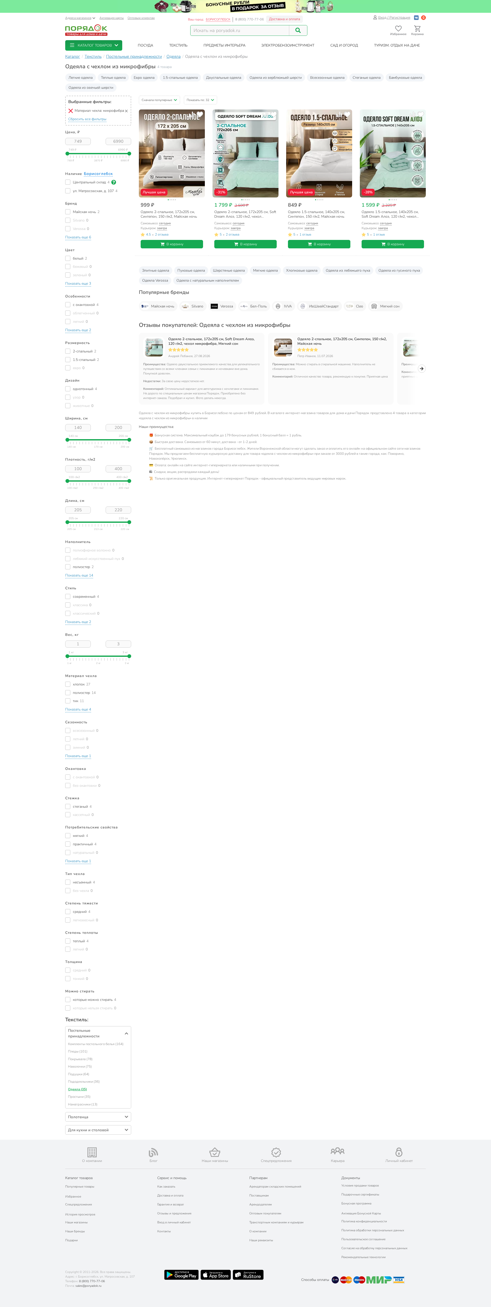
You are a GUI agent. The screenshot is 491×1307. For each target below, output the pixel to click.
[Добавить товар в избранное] (200, 114)
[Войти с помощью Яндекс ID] (423, 17)
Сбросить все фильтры (87, 119)
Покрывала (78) (80, 1059)
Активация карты (111, 18)
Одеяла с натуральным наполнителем (207, 280)
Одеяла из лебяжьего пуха (348, 270)
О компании (257, 1231)
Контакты (164, 1231)
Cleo (359, 306)
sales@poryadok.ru (88, 1286)
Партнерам (258, 1178)
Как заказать (166, 1186)
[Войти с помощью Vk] (416, 17)
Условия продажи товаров (360, 1185)
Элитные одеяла (155, 270)
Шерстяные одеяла (229, 270)
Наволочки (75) (80, 1066)
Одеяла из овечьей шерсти (91, 87)
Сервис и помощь (171, 1178)
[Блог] (153, 1152)
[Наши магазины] (215, 1152)
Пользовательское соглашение (363, 1239)
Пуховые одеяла (191, 270)
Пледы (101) (77, 1051)
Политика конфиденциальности (364, 1221)
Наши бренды (75, 1231)
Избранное (73, 1196)
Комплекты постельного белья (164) (96, 1044)
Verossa (226, 306)
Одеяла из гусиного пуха (399, 270)
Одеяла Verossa (155, 280)
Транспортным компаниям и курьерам (276, 1222)
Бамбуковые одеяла (405, 77)
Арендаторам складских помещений (275, 1186)
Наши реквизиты (261, 1240)
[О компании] (92, 1152)
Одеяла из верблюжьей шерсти (276, 77)
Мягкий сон (389, 306)
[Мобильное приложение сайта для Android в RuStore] (248, 1275)
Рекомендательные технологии (363, 1257)
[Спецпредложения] (276, 1152)
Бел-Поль (258, 306)
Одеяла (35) (77, 1089)
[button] (93, 45)
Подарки (71, 1240)
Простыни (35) (79, 1096)
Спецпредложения (78, 1204)
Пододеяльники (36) (84, 1081)
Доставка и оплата (284, 19)
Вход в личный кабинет (174, 1222)
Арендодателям (260, 1204)
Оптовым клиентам (141, 18)
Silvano (197, 306)
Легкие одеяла (81, 77)
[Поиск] (298, 30)
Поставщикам (259, 1195)
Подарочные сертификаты (360, 1194)
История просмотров (80, 1214)
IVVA (288, 306)
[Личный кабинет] (399, 1152)
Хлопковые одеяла (301, 270)
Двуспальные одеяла (223, 77)
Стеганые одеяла (367, 77)
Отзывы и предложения (174, 1213)
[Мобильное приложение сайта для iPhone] (215, 1275)
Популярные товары (79, 1186)
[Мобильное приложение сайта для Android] (181, 1275)
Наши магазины (76, 1222)
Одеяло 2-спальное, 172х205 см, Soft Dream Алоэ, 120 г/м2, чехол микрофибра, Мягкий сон (211, 341)
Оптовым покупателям (265, 1213)
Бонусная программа (356, 1203)
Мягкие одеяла (265, 270)
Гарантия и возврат (170, 1204)
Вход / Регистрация (394, 17)
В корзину (174, 244)
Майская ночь (162, 306)
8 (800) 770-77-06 (249, 19)
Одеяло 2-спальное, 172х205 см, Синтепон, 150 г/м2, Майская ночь (342, 341)
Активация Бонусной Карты (361, 1213)
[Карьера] (337, 1150)
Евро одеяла (144, 77)
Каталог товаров (79, 1178)
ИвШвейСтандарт (324, 306)
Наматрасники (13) (82, 1104)
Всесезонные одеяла (327, 77)
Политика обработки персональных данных (372, 1230)
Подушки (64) (78, 1074)
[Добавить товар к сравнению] (191, 114)
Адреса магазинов (78, 18)
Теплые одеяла (113, 77)
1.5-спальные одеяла (180, 77)
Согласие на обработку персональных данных (374, 1248)
